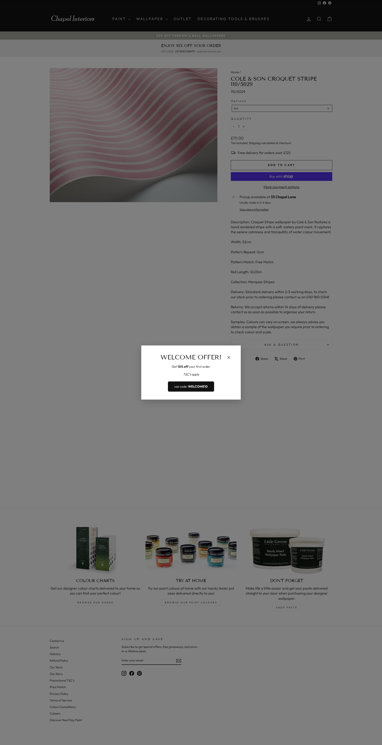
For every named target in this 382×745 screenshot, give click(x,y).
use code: (191, 387)
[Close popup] (229, 358)
